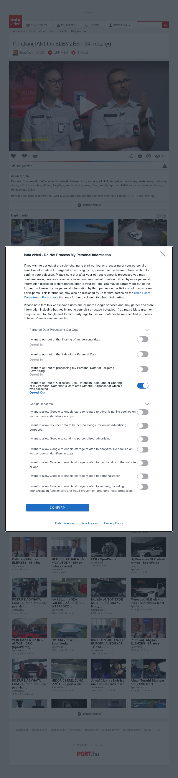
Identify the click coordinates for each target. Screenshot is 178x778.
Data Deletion (64, 523)
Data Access (89, 523)
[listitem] (89, 329)
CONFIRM (58, 507)
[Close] (164, 255)
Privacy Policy (113, 523)
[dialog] (89, 389)
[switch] (142, 339)
